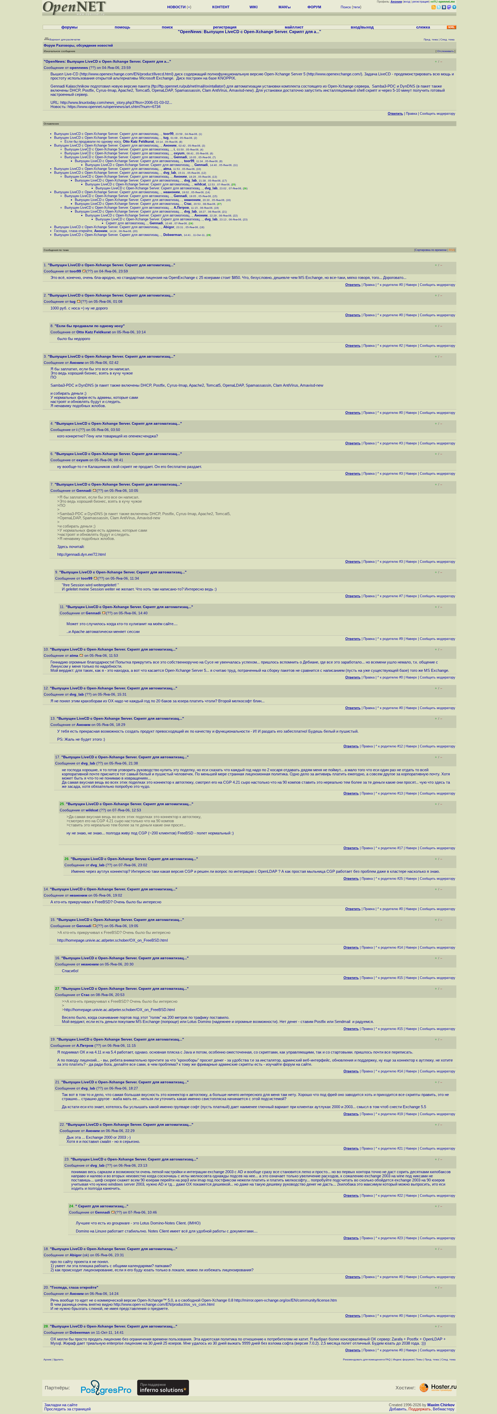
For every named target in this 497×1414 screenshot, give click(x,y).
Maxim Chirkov (441, 1405)
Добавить (397, 1409)
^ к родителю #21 (389, 1148)
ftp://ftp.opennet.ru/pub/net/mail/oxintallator (187, 86)
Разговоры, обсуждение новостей (84, 45)
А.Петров (181, 208)
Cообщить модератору (437, 114)
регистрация (420, 1)
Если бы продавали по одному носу (92, 141)
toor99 (168, 134)
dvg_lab (169, 173)
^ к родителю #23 (389, 1238)
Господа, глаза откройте (73, 231)
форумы (69, 27)
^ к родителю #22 (389, 1195)
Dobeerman (172, 235)
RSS (452, 249)
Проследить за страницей (67, 1409)
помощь (122, 27)
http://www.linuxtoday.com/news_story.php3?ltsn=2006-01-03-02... (116, 102)
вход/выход (362, 27)
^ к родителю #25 (389, 879)
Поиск (346, 7)
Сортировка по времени (431, 249)
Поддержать (419, 1409)
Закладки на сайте (60, 1405)
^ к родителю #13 (389, 793)
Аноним (170, 145)
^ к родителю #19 (389, 1114)
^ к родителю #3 (390, 443)
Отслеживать (445, 51)
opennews (79, 68)
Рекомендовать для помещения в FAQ (367, 1359)
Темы (419, 1359)
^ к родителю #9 (390, 639)
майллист (294, 27)
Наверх (411, 285)
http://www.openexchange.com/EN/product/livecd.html (126, 74)
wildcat (200, 184)
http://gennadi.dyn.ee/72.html (81, 554)
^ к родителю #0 (390, 285)
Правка (411, 114)
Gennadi (180, 157)
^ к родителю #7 (390, 596)
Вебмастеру (444, 1409)
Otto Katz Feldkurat (138, 141)
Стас (188, 204)
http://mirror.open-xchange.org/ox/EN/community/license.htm (285, 1300)
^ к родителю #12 (389, 746)
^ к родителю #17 (389, 848)
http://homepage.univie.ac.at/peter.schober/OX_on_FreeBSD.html (112, 940)
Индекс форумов (403, 1359)
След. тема (448, 1359)
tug (166, 138)
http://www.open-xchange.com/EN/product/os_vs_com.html (164, 1304)
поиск (167, 27)
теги (356, 7)
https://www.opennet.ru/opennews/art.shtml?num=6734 (114, 107)
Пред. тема (432, 1359)
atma (167, 169)
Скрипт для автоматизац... (127, 223)
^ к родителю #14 (389, 947)
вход (407, 1)
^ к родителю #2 (390, 346)
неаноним (171, 192)
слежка (423, 27)
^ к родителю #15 (389, 978)
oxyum (179, 153)
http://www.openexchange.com (334, 74)
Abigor (168, 227)
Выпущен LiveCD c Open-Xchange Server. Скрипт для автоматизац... (107, 134)
